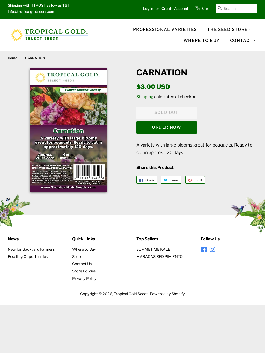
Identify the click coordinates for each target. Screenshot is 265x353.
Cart (206, 8)
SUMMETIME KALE (153, 249)
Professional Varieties (165, 29)
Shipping (144, 96)
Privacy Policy (84, 278)
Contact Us (82, 264)
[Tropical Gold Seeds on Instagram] (212, 250)
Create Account (174, 8)
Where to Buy (84, 249)
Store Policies (84, 271)
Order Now (166, 127)
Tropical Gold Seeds (131, 293)
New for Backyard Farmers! (32, 249)
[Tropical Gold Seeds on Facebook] (204, 250)
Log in (148, 8)
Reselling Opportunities (28, 256)
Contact (242, 40)
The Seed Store (228, 29)
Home (12, 58)
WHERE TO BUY (201, 40)
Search (78, 256)
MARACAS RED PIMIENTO (159, 256)
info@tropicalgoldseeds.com (31, 11)
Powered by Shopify (167, 293)
